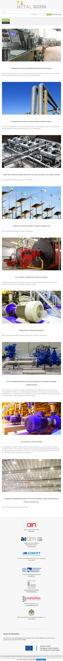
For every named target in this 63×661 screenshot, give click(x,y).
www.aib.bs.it (31, 576)
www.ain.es (32, 531)
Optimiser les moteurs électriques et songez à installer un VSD (31, 226)
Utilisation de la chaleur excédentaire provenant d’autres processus (31, 68)
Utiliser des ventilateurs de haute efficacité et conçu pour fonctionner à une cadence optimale (31, 174)
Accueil (5, 22)
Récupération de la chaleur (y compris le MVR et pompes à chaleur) (31, 121)
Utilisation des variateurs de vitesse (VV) (31, 330)
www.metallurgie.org (31, 592)
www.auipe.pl (31, 619)
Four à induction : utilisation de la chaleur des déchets (31, 277)
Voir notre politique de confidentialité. (26, 659)
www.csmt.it (31, 560)
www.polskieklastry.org (31, 605)
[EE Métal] (31, 5)
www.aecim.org (31, 546)
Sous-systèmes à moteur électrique (31, 441)
